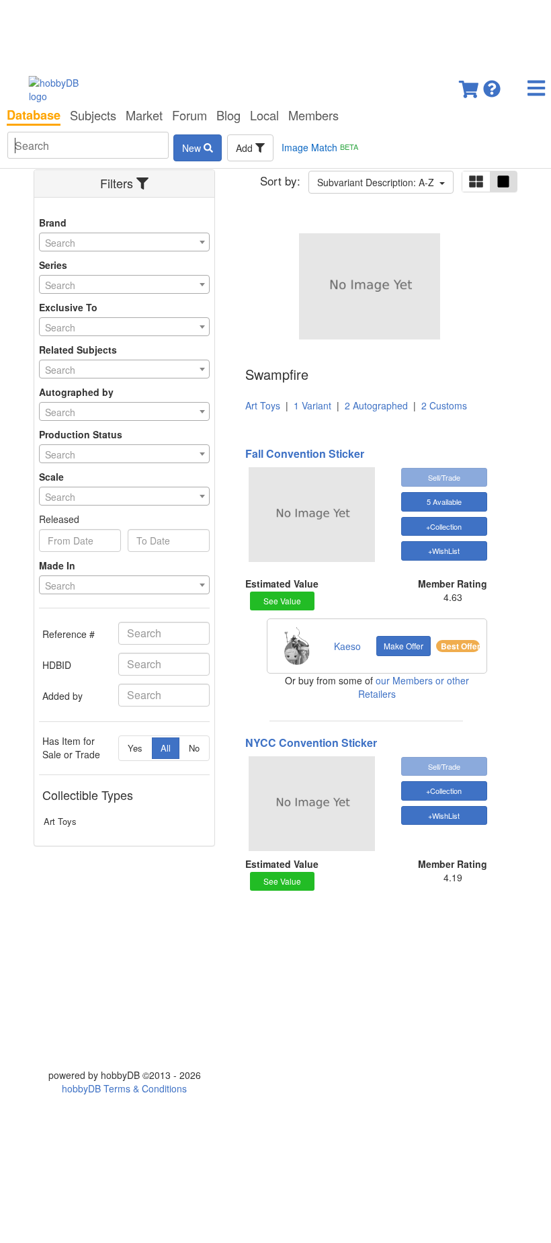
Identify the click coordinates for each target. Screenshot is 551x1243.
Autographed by (76, 392)
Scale (51, 476)
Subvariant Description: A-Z (378, 182)
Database (33, 115)
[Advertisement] (275, 33)
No (194, 747)
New (193, 148)
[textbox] (124, 242)
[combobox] (124, 242)
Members (313, 115)
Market (144, 115)
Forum (189, 115)
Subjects (93, 115)
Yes (135, 747)
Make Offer (403, 645)
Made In (57, 565)
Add (245, 148)
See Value (282, 600)
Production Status (80, 434)
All (166, 747)
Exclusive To (68, 307)
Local (264, 115)
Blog (228, 115)
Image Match (320, 147)
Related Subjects (78, 349)
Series (53, 265)
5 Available (444, 501)
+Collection (444, 526)
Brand (53, 222)
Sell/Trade (444, 477)
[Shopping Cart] (469, 85)
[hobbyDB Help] (492, 85)
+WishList (444, 550)
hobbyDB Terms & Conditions (124, 1088)
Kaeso (347, 646)
